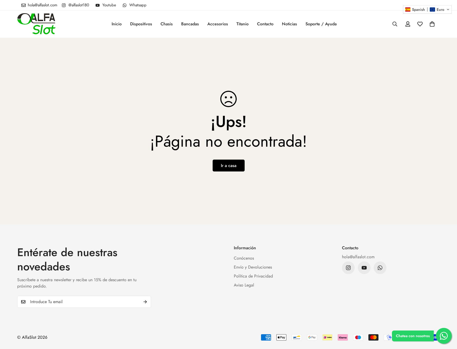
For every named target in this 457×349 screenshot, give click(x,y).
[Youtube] (364, 267)
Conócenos (244, 258)
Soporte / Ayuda (321, 24)
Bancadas (190, 24)
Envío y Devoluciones (253, 267)
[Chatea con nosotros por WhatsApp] (444, 336)
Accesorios (217, 24)
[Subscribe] (145, 302)
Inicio (117, 24)
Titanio (242, 24)
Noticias (289, 24)
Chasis (167, 24)
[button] (432, 24)
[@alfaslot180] (348, 267)
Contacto (265, 24)
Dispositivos (141, 24)
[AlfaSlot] (36, 24)
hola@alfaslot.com (358, 257)
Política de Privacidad (253, 276)
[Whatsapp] (380, 267)
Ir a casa (228, 165)
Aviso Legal (244, 285)
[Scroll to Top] (447, 320)
